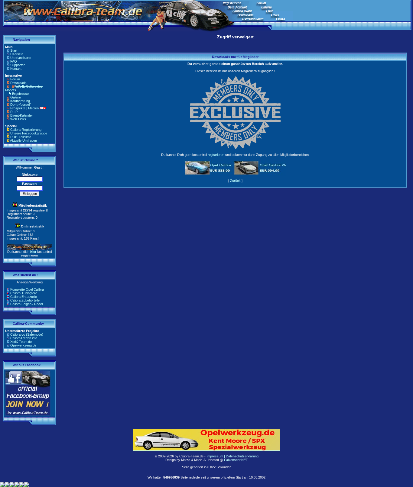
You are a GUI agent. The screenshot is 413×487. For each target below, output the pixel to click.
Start (13, 50)
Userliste (16, 54)
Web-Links (18, 119)
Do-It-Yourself (20, 104)
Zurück (235, 180)
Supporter (17, 65)
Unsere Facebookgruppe (28, 133)
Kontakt (15, 68)
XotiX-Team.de (21, 341)
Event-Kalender (21, 115)
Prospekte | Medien (24, 108)
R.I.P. (14, 112)
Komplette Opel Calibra (27, 289)
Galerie (15, 97)
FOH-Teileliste (20, 137)
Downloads (18, 83)
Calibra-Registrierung (25, 129)
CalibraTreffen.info (23, 338)
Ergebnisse (20, 93)
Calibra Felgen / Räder (26, 304)
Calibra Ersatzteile (23, 296)
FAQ (13, 61)
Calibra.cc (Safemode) (26, 334)
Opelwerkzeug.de (23, 345)
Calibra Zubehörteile (25, 300)
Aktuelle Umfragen (23, 140)
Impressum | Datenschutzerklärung (233, 456)
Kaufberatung (20, 101)
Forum (15, 79)
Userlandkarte (20, 58)
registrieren (216, 154)
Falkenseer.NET (236, 460)
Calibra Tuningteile (23, 293)
